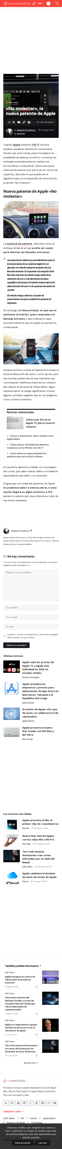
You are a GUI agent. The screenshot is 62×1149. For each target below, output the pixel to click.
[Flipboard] (18, 1103)
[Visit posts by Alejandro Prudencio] (6, 531)
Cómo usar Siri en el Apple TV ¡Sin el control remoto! (40, 423)
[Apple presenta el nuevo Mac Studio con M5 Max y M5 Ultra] (11, 732)
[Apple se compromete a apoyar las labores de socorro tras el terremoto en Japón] (50, 1025)
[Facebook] (42, 1103)
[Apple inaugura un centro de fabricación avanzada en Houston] (50, 977)
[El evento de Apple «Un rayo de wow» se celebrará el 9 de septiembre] (11, 714)
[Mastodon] (36, 1103)
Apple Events (28, 721)
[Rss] (6, 1103)
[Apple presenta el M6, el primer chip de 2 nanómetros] (11, 824)
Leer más (43, 1143)
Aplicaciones (28, 703)
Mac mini (26, 844)
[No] (58, 1136)
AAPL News (13, 102)
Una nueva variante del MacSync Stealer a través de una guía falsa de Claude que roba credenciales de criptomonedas (20, 1003)
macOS (25, 828)
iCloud (25, 881)
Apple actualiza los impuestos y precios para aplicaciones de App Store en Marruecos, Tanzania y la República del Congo (40, 691)
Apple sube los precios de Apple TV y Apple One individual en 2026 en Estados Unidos (38, 667)
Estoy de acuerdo (22, 1143)
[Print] (29, 122)
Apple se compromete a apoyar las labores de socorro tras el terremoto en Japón (21, 1027)
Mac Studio (27, 739)
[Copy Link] (24, 122)
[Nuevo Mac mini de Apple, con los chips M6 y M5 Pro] (11, 840)
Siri (26, 314)
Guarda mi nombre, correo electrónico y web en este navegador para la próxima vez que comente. (32, 636)
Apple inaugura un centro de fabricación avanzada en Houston (20, 979)
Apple (16, 144)
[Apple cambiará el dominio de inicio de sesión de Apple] (11, 878)
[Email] (19, 122)
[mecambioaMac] (17, 3)
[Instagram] (48, 1103)
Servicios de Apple (30, 677)
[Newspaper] (12, 1103)
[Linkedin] (24, 1103)
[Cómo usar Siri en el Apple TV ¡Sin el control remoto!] (15, 423)
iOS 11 (35, 144)
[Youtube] (55, 1103)
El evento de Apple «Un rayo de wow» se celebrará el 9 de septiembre (40, 713)
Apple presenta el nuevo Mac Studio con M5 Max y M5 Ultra (38, 731)
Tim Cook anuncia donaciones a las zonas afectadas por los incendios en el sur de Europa (21, 1048)
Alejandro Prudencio (26, 130)
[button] (34, 3)
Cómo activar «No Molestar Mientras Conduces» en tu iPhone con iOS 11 (28, 446)
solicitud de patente (19, 243)
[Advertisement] (31, 40)
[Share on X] (13, 122)
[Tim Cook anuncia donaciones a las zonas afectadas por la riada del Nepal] (11, 856)
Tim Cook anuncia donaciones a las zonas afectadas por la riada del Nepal (38, 857)
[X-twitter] (30, 1103)
